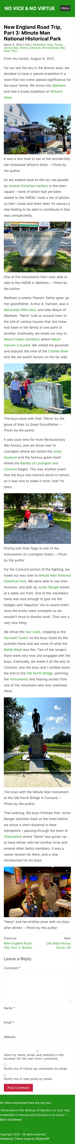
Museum (35, 47)
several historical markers (28, 186)
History (24, 47)
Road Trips (10, 50)
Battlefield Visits (43, 44)
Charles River (58, 351)
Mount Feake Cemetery (22, 339)
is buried (23, 345)
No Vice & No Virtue (30, 8)
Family (59, 44)
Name (9, 1008)
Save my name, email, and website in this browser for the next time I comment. (34, 1056)
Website (9, 1037)
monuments (19, 679)
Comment (12, 968)
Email (9, 1022)
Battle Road (13, 650)
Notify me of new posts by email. (28, 1079)
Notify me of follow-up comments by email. (36, 1068)
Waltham (59, 85)
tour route (33, 632)
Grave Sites (11, 47)
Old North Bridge (40, 673)
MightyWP (43, 1139)
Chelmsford (13, 837)
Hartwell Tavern (16, 638)
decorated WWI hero (20, 310)
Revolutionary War (53, 47)
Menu (65, 8)
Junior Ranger (48, 587)
